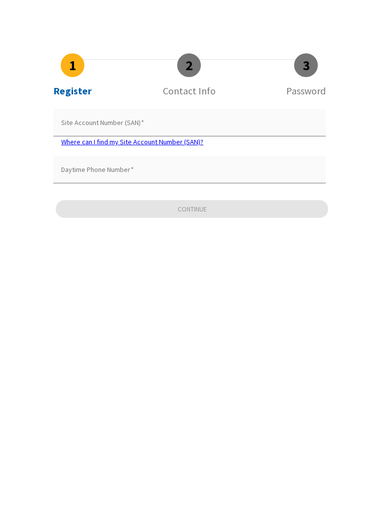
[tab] (72, 75)
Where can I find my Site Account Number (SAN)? (132, 141)
